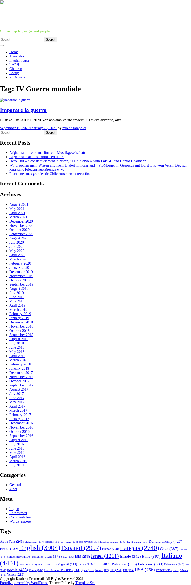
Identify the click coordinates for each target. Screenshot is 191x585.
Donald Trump (165, 541)
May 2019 (16, 301)
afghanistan (34, 541)
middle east (47, 564)
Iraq (68, 556)
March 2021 (18, 217)
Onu (102, 564)
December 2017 (21, 373)
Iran (53, 556)
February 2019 (20, 314)
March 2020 (18, 259)
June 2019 (16, 297)
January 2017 (19, 419)
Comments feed (20, 517)
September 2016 (21, 436)
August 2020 (18, 238)
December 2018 (21, 322)
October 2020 (19, 230)
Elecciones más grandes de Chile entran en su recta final (50, 174)
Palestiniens (174, 564)
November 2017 (21, 377)
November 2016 (21, 427)
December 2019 (21, 272)
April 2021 (17, 213)
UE (116, 570)
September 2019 (21, 284)
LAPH (14, 65)
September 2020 (21, 234)
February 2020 (20, 263)
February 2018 (20, 364)
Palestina (124, 564)
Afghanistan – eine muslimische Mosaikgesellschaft (47, 153)
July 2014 (16, 465)
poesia (17, 569)
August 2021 (18, 204)
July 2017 (16, 394)
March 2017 (18, 410)
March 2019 (18, 310)
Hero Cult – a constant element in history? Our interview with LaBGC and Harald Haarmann (77, 161)
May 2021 (16, 209)
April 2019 (17, 305)
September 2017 (21, 385)
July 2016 (16, 444)
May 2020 (16, 251)
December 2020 (21, 221)
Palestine (150, 564)
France (110, 549)
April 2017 (17, 406)
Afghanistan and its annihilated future (36, 157)
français (139, 547)
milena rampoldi (74, 128)
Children (15, 69)
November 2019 (21, 276)
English (39, 547)
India (38, 556)
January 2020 (19, 267)
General (15, 485)
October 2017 (19, 381)
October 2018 (19, 331)
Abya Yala (12, 541)
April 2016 (17, 457)
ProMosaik (17, 77)
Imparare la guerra (23, 110)
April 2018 (17, 356)
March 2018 (18, 360)
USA (145, 569)
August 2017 (18, 389)
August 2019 (18, 289)
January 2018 (19, 368)
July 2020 (16, 242)
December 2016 (21, 423)
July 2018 (16, 343)
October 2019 (19, 280)
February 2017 (20, 415)
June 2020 (16, 246)
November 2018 (21, 326)
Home (13, 52)
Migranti (67, 564)
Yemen (15, 574)
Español (81, 547)
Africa (52, 541)
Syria (87, 570)
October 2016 (19, 431)
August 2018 (18, 339)
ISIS (82, 556)
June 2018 (16, 347)
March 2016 (18, 461)
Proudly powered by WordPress (24, 583)
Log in (14, 509)
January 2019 (19, 318)
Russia (36, 570)
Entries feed (18, 513)
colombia (69, 541)
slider (13, 489)
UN (128, 570)
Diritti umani (137, 541)
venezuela (167, 570)
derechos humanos (112, 541)
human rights (19, 556)
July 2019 (16, 293)
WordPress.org (20, 521)
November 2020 (21, 225)
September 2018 (21, 335)
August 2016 (18, 440)
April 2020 (17, 255)
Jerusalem (28, 564)
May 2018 (16, 352)
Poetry (14, 73)
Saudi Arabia (54, 570)
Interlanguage (19, 60)
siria (72, 570)
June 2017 (16, 398)
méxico (85, 564)
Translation (17, 56)
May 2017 (16, 402)
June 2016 (16, 448)
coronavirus (89, 541)
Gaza (169, 548)
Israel (105, 556)
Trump (102, 570)
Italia (151, 556)
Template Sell (85, 583)
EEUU (9, 549)
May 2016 (16, 452)
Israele (130, 556)
